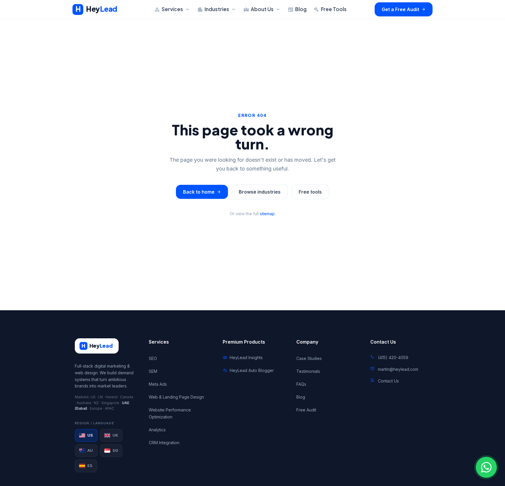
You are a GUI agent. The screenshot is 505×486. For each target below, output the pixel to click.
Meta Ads (158, 384)
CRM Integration (164, 442)
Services (172, 9)
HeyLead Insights (243, 358)
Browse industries (260, 192)
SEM (153, 371)
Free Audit (306, 409)
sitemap (267, 213)
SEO (153, 358)
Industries (216, 9)
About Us (262, 9)
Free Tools (330, 9)
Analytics (157, 429)
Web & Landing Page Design (176, 396)
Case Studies (309, 358)
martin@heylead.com (398, 369)
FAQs (301, 384)
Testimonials (308, 371)
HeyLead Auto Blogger (248, 370)
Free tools (310, 192)
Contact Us (388, 380)
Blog (297, 9)
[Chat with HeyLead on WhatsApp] (486, 467)
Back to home (202, 192)
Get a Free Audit (404, 9)
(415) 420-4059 (393, 357)
